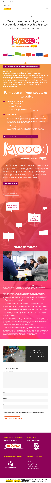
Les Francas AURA (14, 28)
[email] (12, 1)
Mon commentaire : (8, 371)
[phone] (10, 1)
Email (5, 398)
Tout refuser (17, 481)
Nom (4, 392)
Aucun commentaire (37, 28)
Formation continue (25, 17)
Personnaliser (25, 481)
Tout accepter (9, 481)
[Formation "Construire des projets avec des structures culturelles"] (37, 354)
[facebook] (5, 1)
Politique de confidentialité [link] (37, 481)
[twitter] (3, 1)
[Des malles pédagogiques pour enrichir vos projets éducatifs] (14, 354)
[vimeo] (7, 1)
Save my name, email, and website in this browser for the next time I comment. (24, 412)
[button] (47, 9)
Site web (5, 404)
